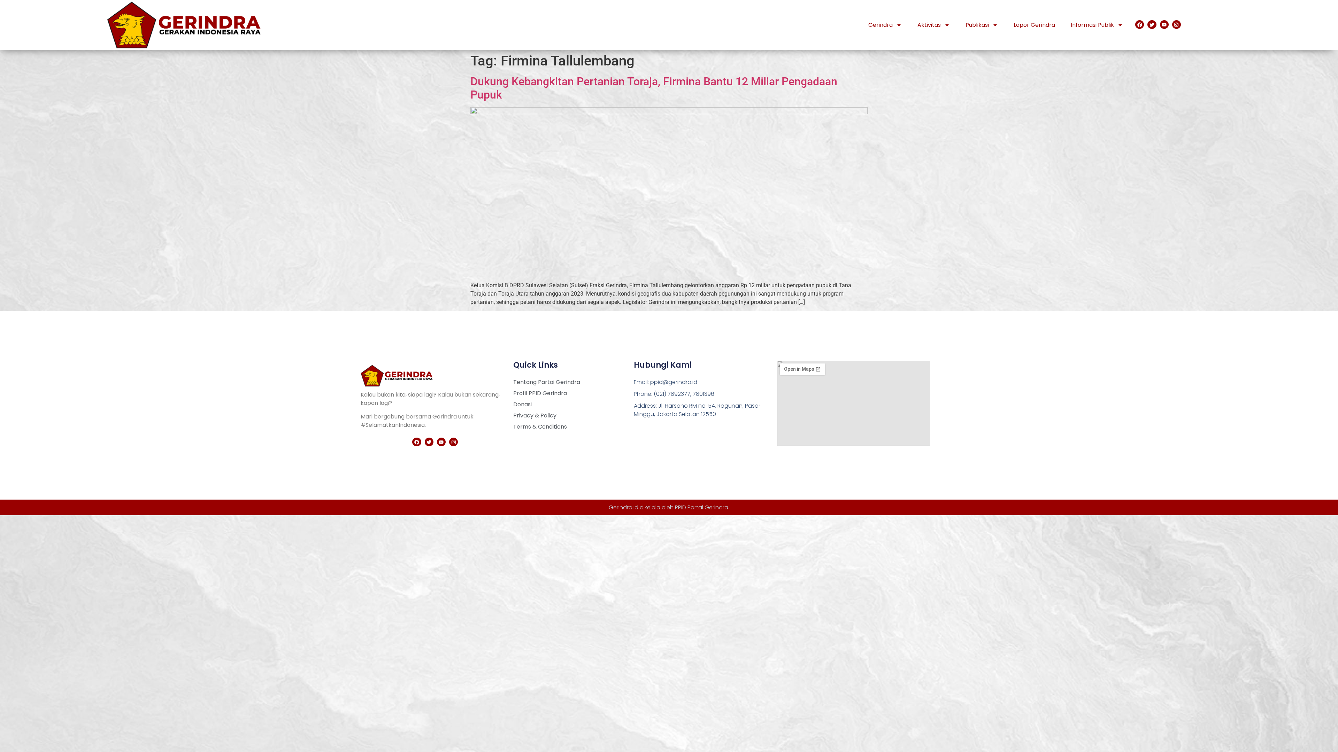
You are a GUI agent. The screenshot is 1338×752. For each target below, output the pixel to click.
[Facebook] (1139, 24)
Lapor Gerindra (1034, 25)
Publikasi (977, 25)
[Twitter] (1151, 24)
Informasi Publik (1092, 25)
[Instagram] (1176, 24)
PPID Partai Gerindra (701, 507)
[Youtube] (1164, 24)
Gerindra (880, 25)
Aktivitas (929, 25)
